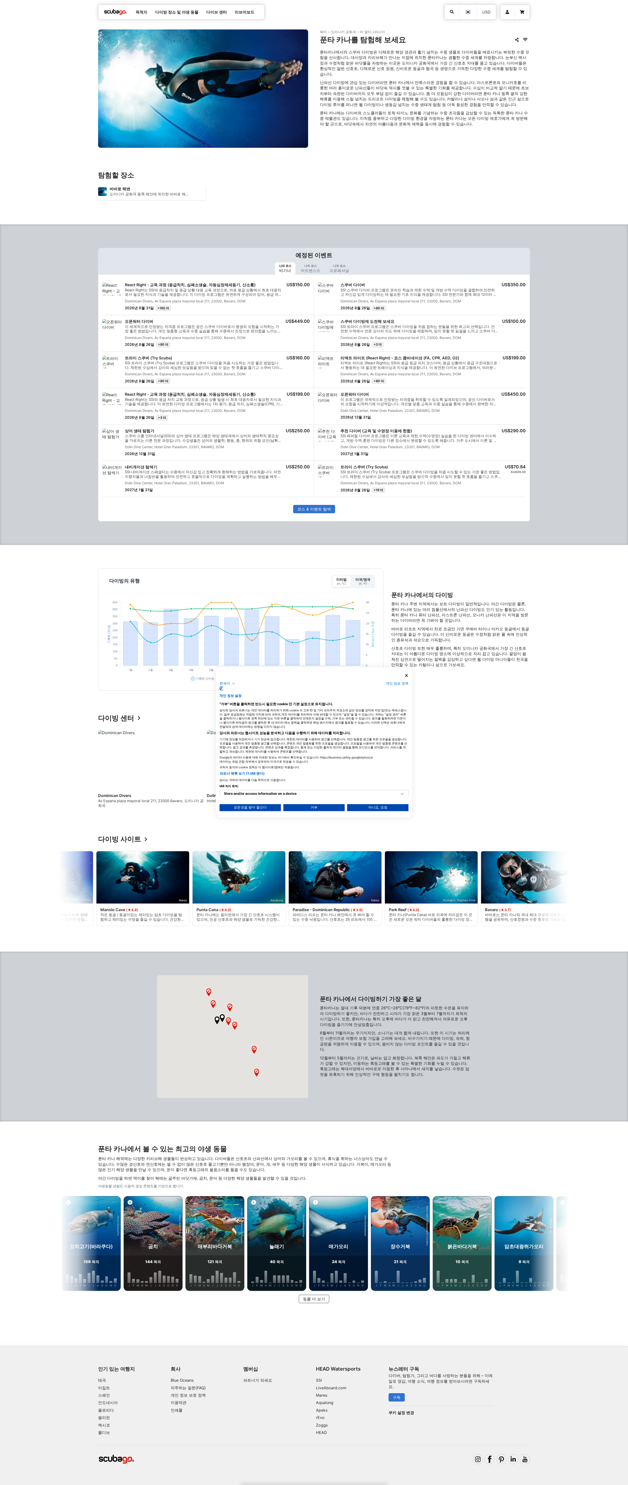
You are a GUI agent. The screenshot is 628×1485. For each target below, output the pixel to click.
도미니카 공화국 (343, 32)
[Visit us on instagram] (478, 1459)
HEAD (321, 1432)
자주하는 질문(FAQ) (188, 1387)
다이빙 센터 (116, 718)
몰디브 (104, 1432)
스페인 (104, 1395)
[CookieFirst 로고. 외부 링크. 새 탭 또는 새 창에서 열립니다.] (221, 689)
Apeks (321, 1410)
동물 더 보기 (314, 1298)
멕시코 (104, 1425)
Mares (321, 1395)
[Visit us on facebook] (490, 1459)
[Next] (527, 771)
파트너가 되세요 (257, 1380)
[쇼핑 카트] (522, 12)
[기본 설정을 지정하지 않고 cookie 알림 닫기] (406, 675)
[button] (217, 1020)
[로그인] (507, 12)
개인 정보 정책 (397, 683)
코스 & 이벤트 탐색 (314, 509)
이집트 (104, 1387)
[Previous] (105, 771)
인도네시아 (108, 1402)
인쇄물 (177, 1410)
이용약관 (178, 1402)
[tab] (285, 268)
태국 (102, 1380)
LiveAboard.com (331, 1387)
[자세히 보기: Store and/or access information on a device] (402, 794)
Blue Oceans (182, 1380)
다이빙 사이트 (119, 839)
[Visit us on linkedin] (513, 1459)
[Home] (115, 12)
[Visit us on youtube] (525, 1459)
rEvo (320, 1417)
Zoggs (322, 1425)
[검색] (452, 12)
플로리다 (106, 1410)
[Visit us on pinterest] (501, 1459)
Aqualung (324, 1402)
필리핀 (104, 1417)
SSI (319, 1380)
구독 (397, 1397)
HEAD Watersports (338, 1369)
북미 (323, 32)
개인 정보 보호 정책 (188, 1395)
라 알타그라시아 (372, 32)
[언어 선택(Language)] (468, 12)
